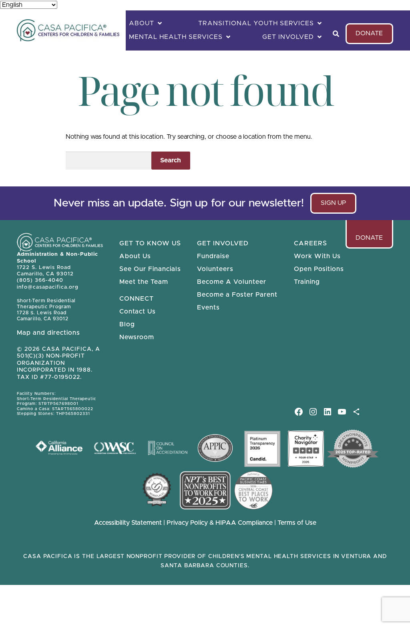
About (141, 23)
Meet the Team (143, 282)
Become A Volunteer (231, 282)
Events (208, 307)
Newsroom (136, 337)
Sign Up (337, 206)
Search (170, 160)
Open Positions (319, 269)
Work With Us (317, 256)
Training (307, 282)
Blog (127, 324)
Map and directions (48, 333)
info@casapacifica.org (47, 287)
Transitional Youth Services (256, 23)
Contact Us (137, 311)
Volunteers (215, 269)
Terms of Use (296, 523)
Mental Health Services (176, 37)
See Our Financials (150, 269)
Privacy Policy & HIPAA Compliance (220, 523)
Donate (369, 33)
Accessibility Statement (128, 523)
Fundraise (213, 256)
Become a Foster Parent (237, 294)
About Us (135, 256)
